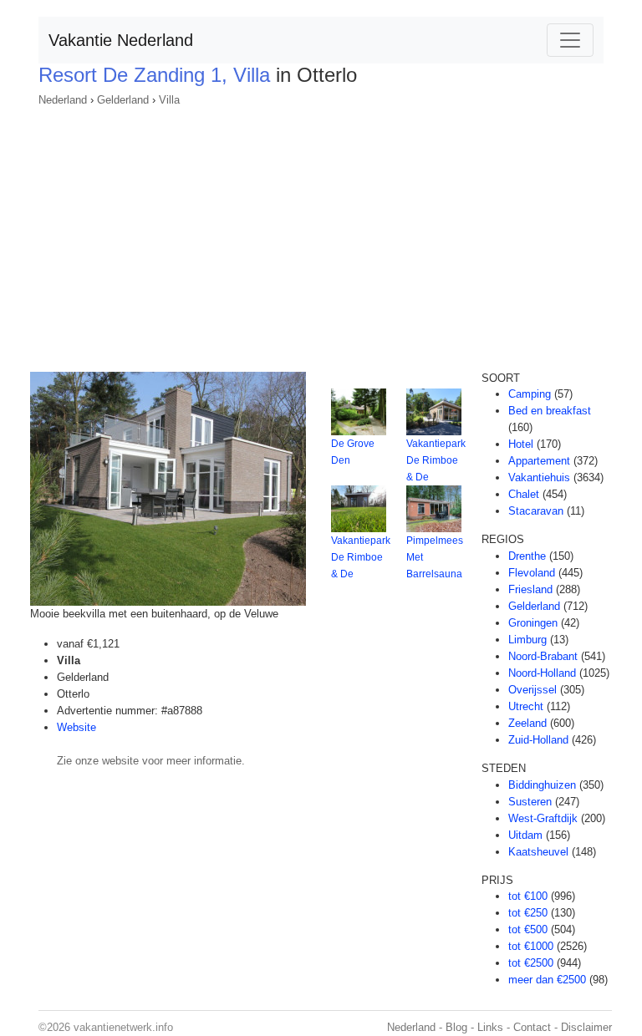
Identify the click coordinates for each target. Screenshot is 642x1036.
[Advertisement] (321, 234)
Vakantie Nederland (120, 40)
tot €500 (528, 929)
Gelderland (123, 100)
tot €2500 (530, 963)
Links (490, 1027)
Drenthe (527, 556)
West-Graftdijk (543, 818)
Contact (532, 1027)
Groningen (533, 623)
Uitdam (525, 835)
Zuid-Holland (538, 740)
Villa (169, 100)
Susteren (530, 801)
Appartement (539, 461)
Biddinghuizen (542, 785)
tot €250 (528, 912)
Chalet (523, 494)
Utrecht (525, 706)
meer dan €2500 (547, 979)
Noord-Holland (542, 673)
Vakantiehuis (539, 477)
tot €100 (528, 896)
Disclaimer (586, 1027)
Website (76, 727)
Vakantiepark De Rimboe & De (436, 460)
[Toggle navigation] (570, 40)
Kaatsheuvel (538, 852)
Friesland (530, 589)
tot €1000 (530, 946)
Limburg (527, 639)
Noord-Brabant (543, 656)
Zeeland (527, 723)
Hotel (520, 444)
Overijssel (532, 689)
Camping (529, 394)
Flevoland (531, 572)
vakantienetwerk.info (123, 1027)
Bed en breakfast (549, 410)
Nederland (62, 100)
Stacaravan (535, 511)
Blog (456, 1027)
